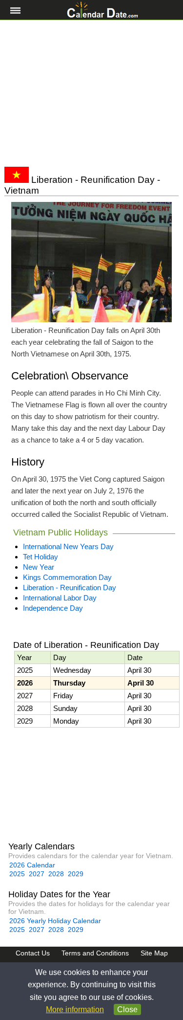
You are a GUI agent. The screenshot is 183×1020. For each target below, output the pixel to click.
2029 (75, 874)
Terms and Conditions (95, 953)
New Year (38, 567)
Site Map (154, 953)
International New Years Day (68, 546)
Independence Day (53, 608)
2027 (36, 874)
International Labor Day (60, 598)
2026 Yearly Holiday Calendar (55, 921)
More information (75, 1009)
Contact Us (33, 953)
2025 (17, 874)
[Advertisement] (91, 93)
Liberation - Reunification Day (69, 587)
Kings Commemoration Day (67, 577)
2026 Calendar (32, 865)
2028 (56, 874)
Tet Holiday (40, 557)
